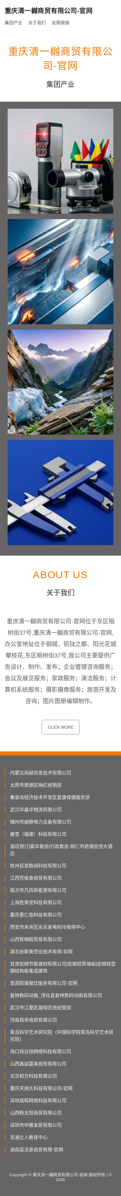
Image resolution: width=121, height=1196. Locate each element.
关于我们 (37, 22)
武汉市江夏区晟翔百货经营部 (40, 1007)
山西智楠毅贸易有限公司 (36, 939)
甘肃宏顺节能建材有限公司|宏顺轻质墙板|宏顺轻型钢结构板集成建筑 (63, 967)
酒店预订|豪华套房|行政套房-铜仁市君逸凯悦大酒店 (61, 850)
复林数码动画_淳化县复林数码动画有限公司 (56, 995)
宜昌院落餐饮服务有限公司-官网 (43, 983)
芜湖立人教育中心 (29, 1137)
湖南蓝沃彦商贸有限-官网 (36, 1149)
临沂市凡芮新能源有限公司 (38, 890)
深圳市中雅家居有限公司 (36, 1125)
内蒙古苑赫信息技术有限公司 (40, 772)
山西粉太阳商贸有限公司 (36, 1112)
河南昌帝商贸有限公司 (33, 1020)
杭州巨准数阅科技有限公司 (38, 865)
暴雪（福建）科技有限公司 (38, 834)
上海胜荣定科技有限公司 (36, 902)
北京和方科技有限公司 (33, 1076)
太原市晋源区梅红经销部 (36, 785)
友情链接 (60, 22)
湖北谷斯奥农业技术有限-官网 (41, 951)
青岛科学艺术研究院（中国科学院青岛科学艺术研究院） (61, 1036)
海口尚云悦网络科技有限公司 (40, 1051)
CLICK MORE (60, 727)
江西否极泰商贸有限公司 (36, 878)
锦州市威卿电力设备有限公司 (40, 821)
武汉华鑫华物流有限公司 (36, 809)
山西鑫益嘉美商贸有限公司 (38, 1063)
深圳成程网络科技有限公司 (38, 1100)
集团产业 (13, 22)
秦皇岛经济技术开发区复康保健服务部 (50, 797)
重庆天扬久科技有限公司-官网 (41, 1088)
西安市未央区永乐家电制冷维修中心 (47, 927)
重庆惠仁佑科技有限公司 (36, 914)
